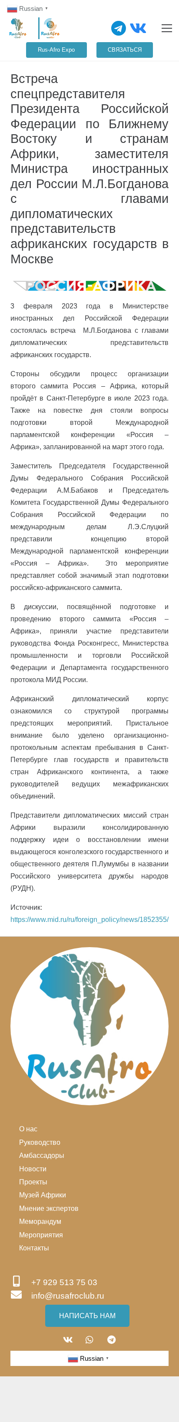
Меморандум (40, 1221)
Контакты (34, 1248)
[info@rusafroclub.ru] (20, 1296)
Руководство (39, 1142)
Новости (32, 1169)
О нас (28, 1129)
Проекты (33, 1182)
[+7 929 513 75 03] (20, 1282)
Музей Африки (42, 1195)
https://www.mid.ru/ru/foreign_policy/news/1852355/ (89, 919)
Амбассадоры (41, 1155)
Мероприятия (41, 1235)
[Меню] (167, 28)
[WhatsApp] (89, 1340)
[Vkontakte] (137, 28)
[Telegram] (118, 28)
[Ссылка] (18, 28)
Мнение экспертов (49, 1208)
